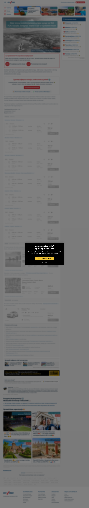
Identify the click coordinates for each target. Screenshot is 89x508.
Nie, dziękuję (44, 262)
